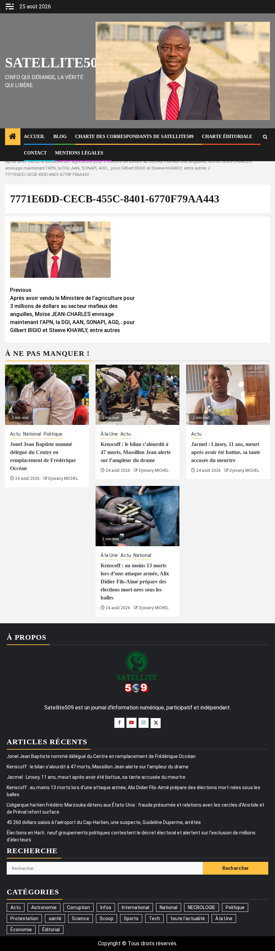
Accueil (34, 136)
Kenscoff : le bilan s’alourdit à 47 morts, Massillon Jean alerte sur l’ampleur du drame (136, 452)
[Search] (265, 136)
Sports (131, 918)
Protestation (24, 918)
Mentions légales (79, 152)
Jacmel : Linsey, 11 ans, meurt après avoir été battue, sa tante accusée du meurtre (225, 452)
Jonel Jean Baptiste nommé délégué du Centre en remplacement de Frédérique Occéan (101, 756)
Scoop (106, 918)
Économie (21, 929)
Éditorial (51, 929)
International (135, 907)
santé (55, 918)
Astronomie (44, 907)
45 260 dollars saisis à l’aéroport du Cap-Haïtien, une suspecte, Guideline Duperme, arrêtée (104, 822)
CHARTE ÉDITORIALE (227, 136)
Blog (60, 136)
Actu (15, 434)
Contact (35, 152)
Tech (154, 918)
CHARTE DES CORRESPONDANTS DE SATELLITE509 (134, 136)
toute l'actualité (187, 918)
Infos (105, 907)
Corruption (78, 907)
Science (80, 918)
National (32, 434)
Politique (53, 434)
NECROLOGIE (201, 907)
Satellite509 (55, 62)
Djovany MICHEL (63, 478)
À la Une (109, 434)
